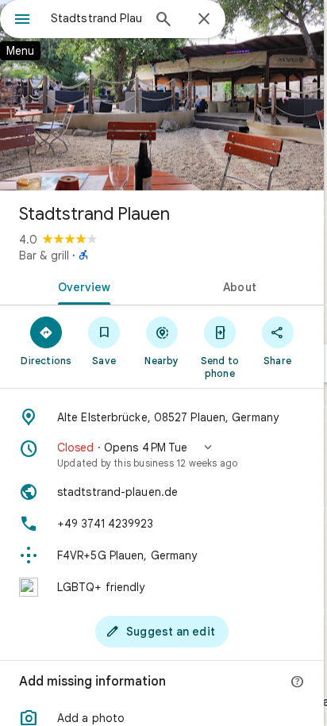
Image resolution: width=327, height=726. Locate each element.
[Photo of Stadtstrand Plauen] (162, 95)
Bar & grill (44, 255)
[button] (162, 454)
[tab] (81, 286)
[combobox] (96, 18)
